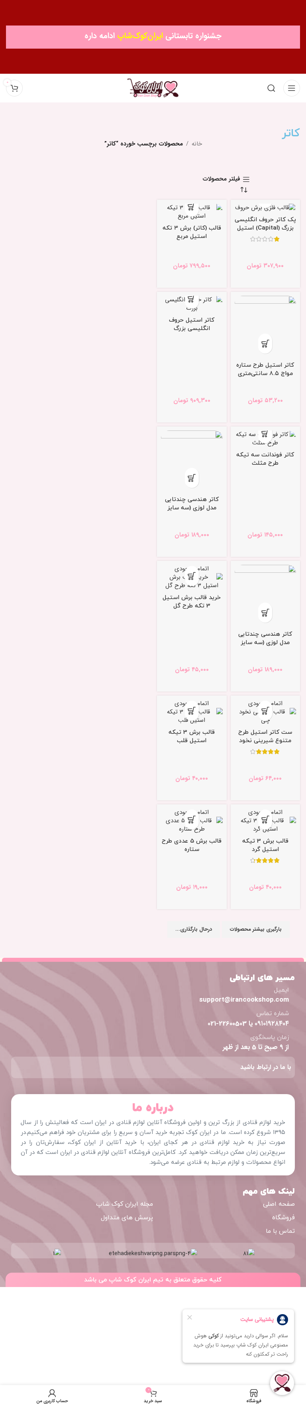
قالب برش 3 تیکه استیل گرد (265, 845)
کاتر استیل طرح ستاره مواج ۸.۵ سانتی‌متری (265, 369)
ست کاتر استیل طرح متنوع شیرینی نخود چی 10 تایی (265, 740)
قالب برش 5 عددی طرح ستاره (192, 845)
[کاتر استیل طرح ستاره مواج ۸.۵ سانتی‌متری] (265, 327)
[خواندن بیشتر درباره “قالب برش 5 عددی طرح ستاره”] (192, 819)
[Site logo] (153, 87)
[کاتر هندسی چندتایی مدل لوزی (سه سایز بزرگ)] (192, 461)
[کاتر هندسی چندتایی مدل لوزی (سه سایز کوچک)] (265, 596)
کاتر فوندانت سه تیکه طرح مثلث (265, 459)
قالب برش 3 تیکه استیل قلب (192, 736)
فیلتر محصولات (221, 179)
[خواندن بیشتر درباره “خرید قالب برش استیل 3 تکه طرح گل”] (192, 576)
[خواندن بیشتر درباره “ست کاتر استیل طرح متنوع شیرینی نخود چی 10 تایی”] (265, 711)
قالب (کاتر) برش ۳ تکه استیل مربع (192, 232)
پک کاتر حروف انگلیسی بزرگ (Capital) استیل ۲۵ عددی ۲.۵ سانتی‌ (265, 228)
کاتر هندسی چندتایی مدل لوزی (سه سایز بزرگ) (192, 508)
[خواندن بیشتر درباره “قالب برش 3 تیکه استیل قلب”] (192, 711)
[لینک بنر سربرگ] (153, 37)
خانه (197, 144)
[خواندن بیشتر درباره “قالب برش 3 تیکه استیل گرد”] (265, 819)
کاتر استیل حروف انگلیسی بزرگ (191, 324)
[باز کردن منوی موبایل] (291, 88)
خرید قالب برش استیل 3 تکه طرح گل (192, 601)
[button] (192, 206)
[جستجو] (271, 88)
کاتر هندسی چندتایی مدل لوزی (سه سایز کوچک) (265, 642)
